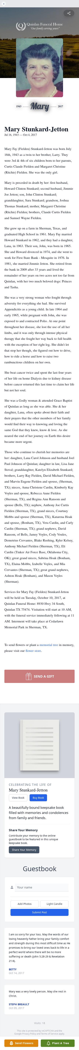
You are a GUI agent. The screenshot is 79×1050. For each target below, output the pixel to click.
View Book (18, 797)
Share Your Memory (24, 849)
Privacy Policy (29, 1033)
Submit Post (39, 912)
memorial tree (49, 644)
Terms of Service (49, 1033)
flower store (33, 650)
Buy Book (38, 797)
